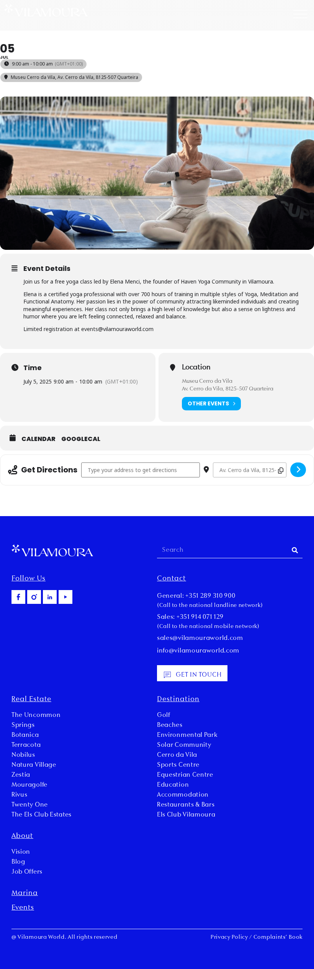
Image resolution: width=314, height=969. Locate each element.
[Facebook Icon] (18, 597)
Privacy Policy (229, 937)
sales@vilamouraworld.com (200, 638)
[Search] (295, 550)
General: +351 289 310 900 (196, 596)
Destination (178, 699)
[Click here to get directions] (298, 469)
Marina (24, 893)
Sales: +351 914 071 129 (190, 617)
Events (22, 908)
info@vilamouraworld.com (198, 651)
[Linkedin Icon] (50, 597)
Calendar (38, 439)
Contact (171, 578)
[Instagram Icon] (34, 597)
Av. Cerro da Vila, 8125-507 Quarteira (227, 389)
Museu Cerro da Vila (207, 381)
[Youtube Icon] (65, 597)
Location (196, 367)
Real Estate (31, 699)
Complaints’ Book (278, 937)
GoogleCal (80, 439)
